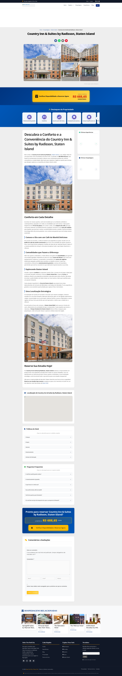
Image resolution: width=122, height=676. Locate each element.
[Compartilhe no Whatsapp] (59, 40)
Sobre (87, 1)
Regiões (70, 5)
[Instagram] (97, 1)
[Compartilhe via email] (62, 40)
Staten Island (54, 30)
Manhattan (66, 646)
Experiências (87, 5)
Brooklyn (65, 649)
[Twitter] (33, 661)
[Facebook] (96, 1)
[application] (72, 5)
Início (65, 5)
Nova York (45, 383)
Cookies (98, 669)
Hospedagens (78, 5)
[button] (97, 118)
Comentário (30, 559)
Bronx (64, 654)
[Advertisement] (61, 18)
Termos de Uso (46, 657)
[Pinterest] (99, 1)
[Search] (98, 5)
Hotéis (44, 646)
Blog (93, 5)
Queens (65, 652)
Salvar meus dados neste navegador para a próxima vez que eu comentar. (47, 586)
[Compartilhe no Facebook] (55, 40)
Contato (91, 1)
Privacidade (45, 654)
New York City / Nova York (32, 669)
